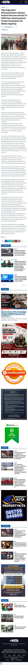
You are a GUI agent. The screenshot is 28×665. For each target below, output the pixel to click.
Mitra (14, 655)
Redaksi (12, 659)
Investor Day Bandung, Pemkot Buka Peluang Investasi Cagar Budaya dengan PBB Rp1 (20, 279)
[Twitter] (5, 29)
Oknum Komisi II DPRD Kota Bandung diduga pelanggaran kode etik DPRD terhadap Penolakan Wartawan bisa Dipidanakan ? (13, 314)
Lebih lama (23, 285)
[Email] (19, 241)
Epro (10, 655)
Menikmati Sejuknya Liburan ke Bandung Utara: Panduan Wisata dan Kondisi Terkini (20, 253)
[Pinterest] (15, 241)
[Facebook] (3, 29)
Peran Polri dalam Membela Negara (19, 617)
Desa (5, 654)
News (7, 7)
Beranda (3, 7)
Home (7, 659)
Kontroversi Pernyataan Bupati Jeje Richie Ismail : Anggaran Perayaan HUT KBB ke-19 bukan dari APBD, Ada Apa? (20, 557)
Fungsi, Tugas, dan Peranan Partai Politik (20, 606)
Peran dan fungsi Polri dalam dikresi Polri (20, 627)
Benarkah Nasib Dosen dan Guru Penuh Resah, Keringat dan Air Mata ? (20, 544)
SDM (24, 655)
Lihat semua (24, 245)
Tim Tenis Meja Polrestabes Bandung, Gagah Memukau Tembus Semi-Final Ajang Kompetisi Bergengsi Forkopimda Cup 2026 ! (20, 469)
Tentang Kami (19, 659)
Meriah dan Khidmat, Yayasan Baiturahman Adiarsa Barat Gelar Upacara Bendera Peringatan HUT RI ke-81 (20, 483)
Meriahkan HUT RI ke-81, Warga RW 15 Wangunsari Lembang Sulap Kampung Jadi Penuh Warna (20, 455)
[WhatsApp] (7, 29)
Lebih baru (4, 285)
